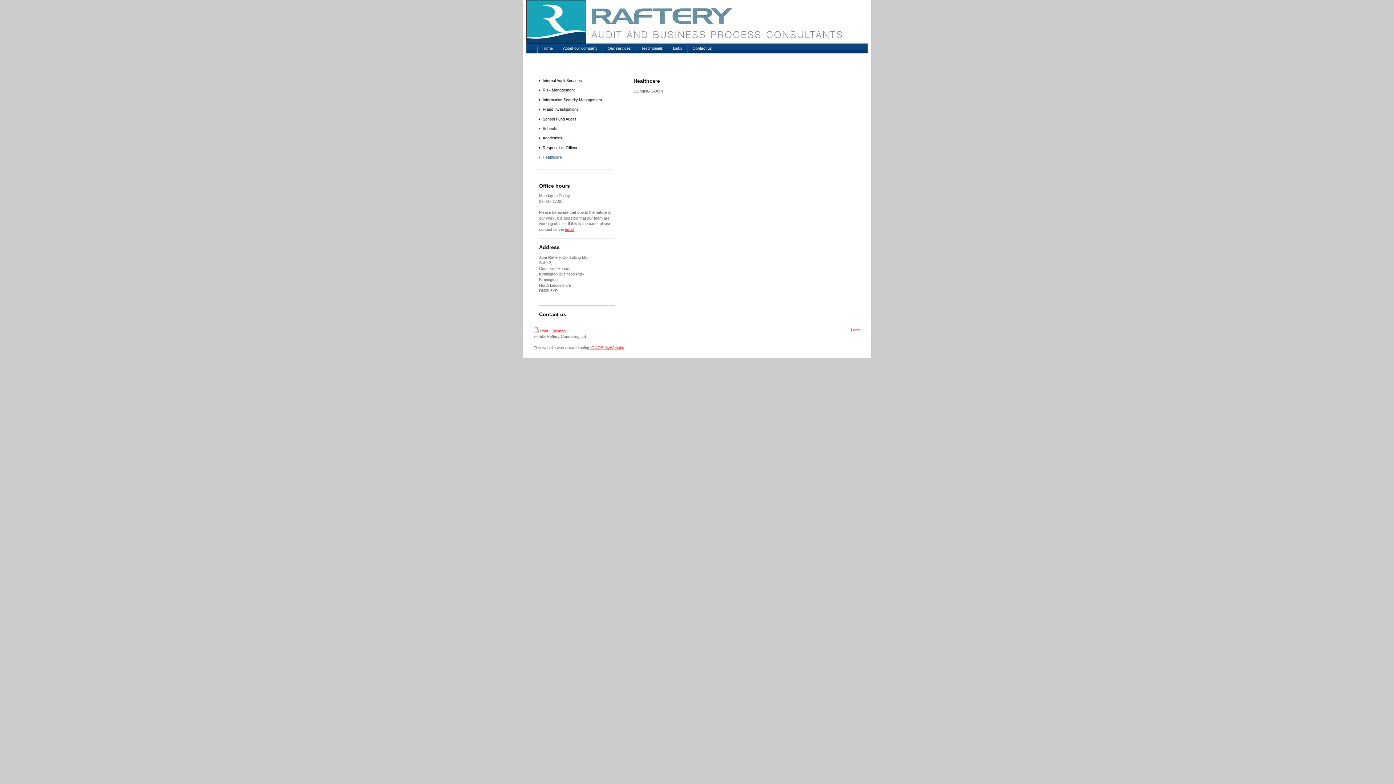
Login (855, 330)
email (569, 229)
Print (544, 331)
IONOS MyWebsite (607, 348)
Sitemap (558, 331)
